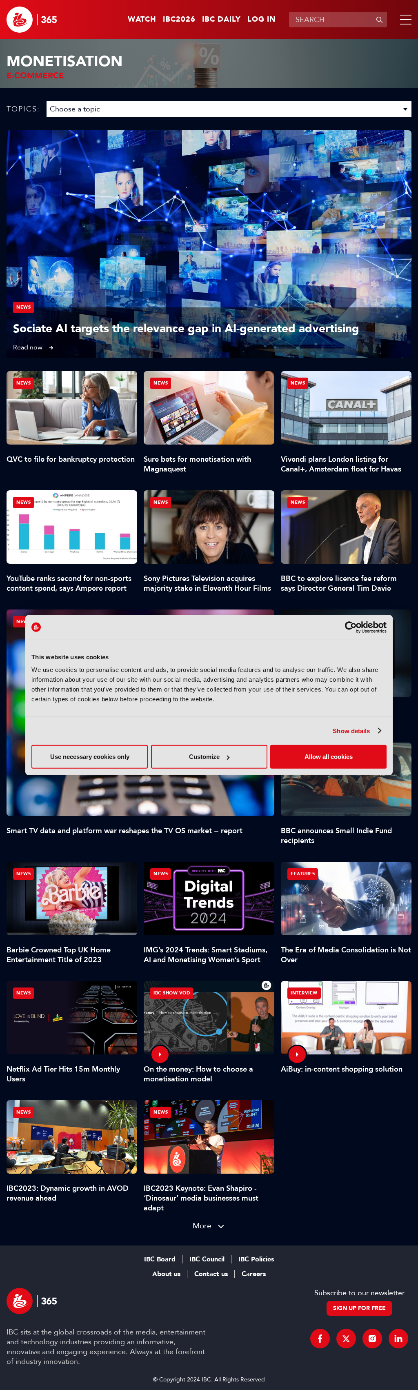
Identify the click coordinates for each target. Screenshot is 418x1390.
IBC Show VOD (171, 993)
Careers (254, 1274)
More (202, 1226)
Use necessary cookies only (89, 756)
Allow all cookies (329, 756)
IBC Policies (256, 1259)
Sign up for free (359, 1308)
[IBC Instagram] (372, 1338)
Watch (142, 20)
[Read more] (209, 244)
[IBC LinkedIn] (398, 1338)
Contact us (211, 1274)
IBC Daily (221, 20)
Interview (304, 993)
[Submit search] (379, 19)
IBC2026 (179, 20)
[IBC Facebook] (320, 1338)
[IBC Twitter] (346, 1338)
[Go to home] (32, 20)
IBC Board (160, 1259)
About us (166, 1274)
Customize (204, 756)
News (23, 307)
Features (303, 874)
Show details (351, 730)
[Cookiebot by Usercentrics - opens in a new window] (351, 627)
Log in (261, 20)
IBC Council (207, 1259)
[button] (404, 19)
